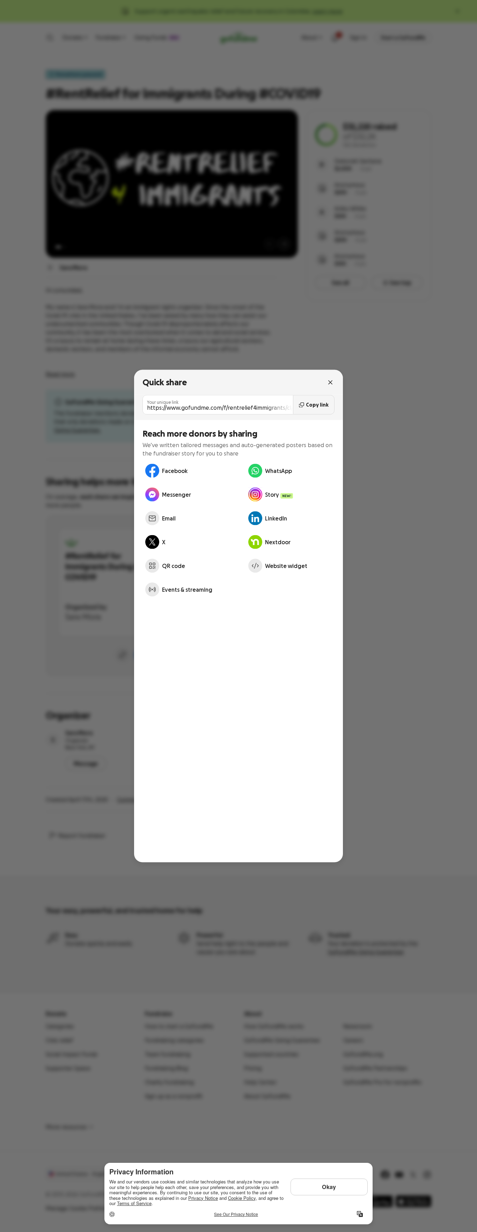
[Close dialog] (330, 382)
